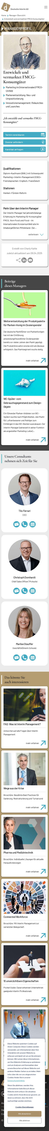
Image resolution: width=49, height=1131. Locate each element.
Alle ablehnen (24, 1120)
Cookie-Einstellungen (24, 1107)
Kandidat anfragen (14, 149)
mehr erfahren (32, 360)
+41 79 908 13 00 (24, 657)
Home (3, 15)
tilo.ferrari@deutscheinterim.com (16, 524)
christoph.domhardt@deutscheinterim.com (16, 591)
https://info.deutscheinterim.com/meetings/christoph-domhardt (32, 591)
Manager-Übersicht (17, 15)
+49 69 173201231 (24, 524)
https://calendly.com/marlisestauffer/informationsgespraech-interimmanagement (32, 657)
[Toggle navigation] (46, 7)
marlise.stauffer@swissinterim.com (16, 657)
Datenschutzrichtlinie (16, 1081)
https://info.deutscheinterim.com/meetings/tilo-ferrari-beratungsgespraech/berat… (32, 524)
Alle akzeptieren (24, 1114)
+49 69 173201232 (24, 591)
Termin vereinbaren (14, 134)
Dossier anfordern (14, 142)
